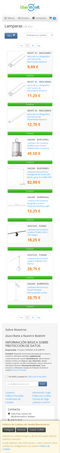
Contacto (40, 18)
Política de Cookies (41, 395)
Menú (10, 18)
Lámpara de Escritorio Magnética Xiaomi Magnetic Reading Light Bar (38, 204)
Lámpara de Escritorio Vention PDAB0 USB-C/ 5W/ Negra (37, 232)
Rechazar (22, 430)
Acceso (24, 18)
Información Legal (41, 392)
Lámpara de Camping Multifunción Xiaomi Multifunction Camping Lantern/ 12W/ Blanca (38, 147)
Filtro (9, 35)
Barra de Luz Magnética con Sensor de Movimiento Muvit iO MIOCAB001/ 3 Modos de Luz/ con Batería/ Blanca (39, 61)
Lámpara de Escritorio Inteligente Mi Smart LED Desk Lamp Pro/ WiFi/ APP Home (39, 175)
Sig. (38, 45)
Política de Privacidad (18, 370)
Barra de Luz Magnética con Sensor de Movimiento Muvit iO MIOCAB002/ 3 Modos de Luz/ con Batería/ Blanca (39, 90)
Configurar (9, 430)
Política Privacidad (14, 395)
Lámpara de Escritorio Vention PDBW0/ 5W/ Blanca (37, 261)
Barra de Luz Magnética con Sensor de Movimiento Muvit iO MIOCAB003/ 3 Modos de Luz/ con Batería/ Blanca (39, 119)
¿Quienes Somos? (41, 402)
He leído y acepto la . (28, 376)
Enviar (42, 384)
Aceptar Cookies (37, 430)
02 (33, 45)
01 (27, 45)
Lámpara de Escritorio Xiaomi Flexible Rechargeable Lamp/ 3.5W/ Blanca (37, 291)
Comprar (30, 75)
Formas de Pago (40, 399)
